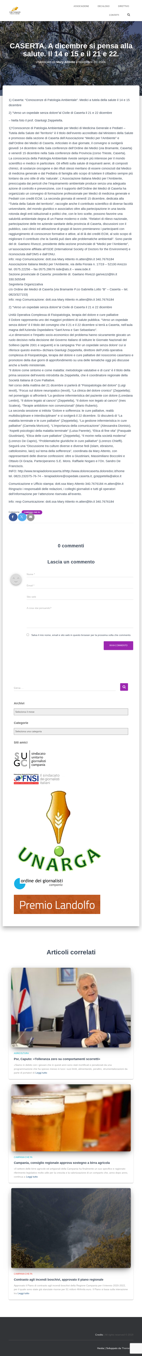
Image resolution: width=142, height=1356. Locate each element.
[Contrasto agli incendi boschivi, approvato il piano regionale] (71, 1227)
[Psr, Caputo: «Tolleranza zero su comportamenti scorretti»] (71, 1007)
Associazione (81, 6)
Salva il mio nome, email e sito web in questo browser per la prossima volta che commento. (81, 635)
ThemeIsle (127, 1348)
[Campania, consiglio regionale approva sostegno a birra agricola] (71, 1117)
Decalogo (103, 6)
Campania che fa (32, 512)
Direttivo (123, 6)
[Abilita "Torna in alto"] (135, 1349)
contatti (114, 15)
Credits (99, 1334)
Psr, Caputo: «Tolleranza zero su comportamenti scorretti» (57, 1059)
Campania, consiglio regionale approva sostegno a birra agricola (62, 1163)
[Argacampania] (14, 10)
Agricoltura (21, 1053)
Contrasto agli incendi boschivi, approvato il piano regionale (58, 1279)
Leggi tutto (41, 1072)
